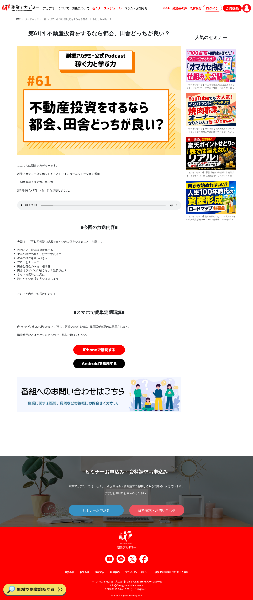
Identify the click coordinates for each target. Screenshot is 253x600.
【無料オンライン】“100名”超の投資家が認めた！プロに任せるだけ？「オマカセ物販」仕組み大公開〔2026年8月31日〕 (210, 86)
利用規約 (115, 572)
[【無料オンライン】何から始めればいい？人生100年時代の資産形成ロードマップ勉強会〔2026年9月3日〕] (211, 212)
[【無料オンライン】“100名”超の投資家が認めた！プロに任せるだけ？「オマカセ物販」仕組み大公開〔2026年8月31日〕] (211, 80)
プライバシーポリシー (137, 572)
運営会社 (69, 572)
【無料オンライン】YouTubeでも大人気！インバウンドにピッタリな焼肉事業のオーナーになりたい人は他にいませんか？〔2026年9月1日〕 (210, 130)
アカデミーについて (56, 8)
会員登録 (232, 8)
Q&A (166, 8)
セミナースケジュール (107, 8)
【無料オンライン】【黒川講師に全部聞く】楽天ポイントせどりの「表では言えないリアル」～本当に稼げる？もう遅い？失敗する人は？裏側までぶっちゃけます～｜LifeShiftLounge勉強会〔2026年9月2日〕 (210, 174)
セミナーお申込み (96, 510)
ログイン (212, 8)
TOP (18, 19)
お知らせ (84, 572)
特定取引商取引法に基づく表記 (171, 572)
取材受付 (196, 8)
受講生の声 (179, 8)
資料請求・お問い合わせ (157, 510)
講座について (80, 8)
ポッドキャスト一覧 (35, 19)
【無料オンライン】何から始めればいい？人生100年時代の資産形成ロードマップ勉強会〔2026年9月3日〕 (210, 218)
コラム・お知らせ (136, 8)
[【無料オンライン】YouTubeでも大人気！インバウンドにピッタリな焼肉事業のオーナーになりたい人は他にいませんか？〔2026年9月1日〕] (211, 124)
